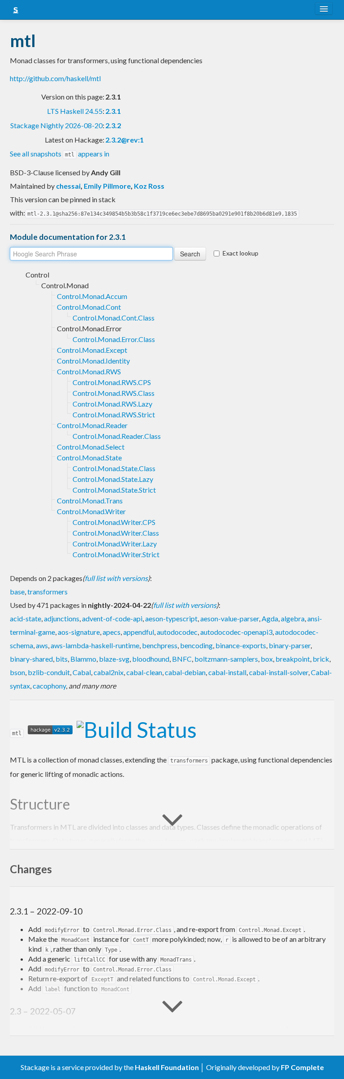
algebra (293, 618)
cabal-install (227, 672)
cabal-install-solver (278, 672)
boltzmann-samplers (226, 658)
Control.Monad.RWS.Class (114, 393)
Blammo (83, 658)
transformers (47, 591)
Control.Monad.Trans (90, 500)
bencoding (196, 645)
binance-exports (240, 645)
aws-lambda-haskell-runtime (95, 645)
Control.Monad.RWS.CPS (112, 382)
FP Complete (302, 1067)
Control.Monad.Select (91, 446)
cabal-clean (144, 672)
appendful (138, 632)
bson (17, 672)
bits (62, 658)
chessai (68, 186)
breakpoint (292, 658)
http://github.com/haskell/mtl (55, 78)
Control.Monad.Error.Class (114, 339)
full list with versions (116, 578)
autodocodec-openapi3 (236, 632)
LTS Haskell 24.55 (75, 111)
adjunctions (61, 618)
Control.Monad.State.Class (114, 468)
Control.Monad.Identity (93, 360)
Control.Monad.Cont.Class (114, 317)
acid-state (25, 618)
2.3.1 (113, 111)
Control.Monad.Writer (91, 511)
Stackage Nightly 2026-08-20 (56, 125)
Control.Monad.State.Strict (114, 489)
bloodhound (150, 658)
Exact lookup (240, 253)
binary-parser (289, 645)
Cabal (82, 672)
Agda (270, 618)
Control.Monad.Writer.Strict (116, 554)
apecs (111, 632)
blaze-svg (114, 658)
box (267, 658)
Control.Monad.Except (92, 350)
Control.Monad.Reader (92, 425)
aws (42, 645)
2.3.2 (113, 125)
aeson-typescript (171, 618)
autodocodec (177, 632)
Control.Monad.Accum (92, 296)
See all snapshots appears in (59, 153)
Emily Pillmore (107, 186)
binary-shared (31, 658)
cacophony (49, 685)
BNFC (182, 658)
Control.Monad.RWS (89, 371)
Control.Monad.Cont (89, 307)
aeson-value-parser (229, 618)
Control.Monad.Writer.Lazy (115, 543)
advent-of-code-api (112, 618)
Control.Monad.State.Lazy (113, 479)
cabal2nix (109, 672)
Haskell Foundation (167, 1067)
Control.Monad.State (89, 457)
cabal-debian (185, 672)
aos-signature (79, 632)
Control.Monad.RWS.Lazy (112, 403)
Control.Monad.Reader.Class (117, 436)
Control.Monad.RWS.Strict (114, 414)
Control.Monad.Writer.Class (116, 533)
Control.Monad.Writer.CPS (114, 522)
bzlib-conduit (49, 672)
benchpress (159, 645)
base (17, 591)
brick (321, 658)
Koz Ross (149, 186)
